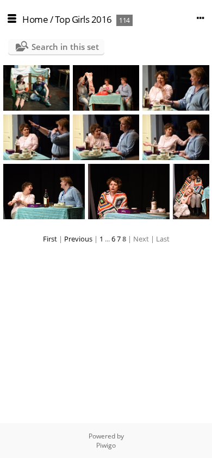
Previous (78, 239)
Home (35, 19)
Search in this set (65, 46)
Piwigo (106, 445)
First (50, 239)
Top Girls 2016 (83, 19)
